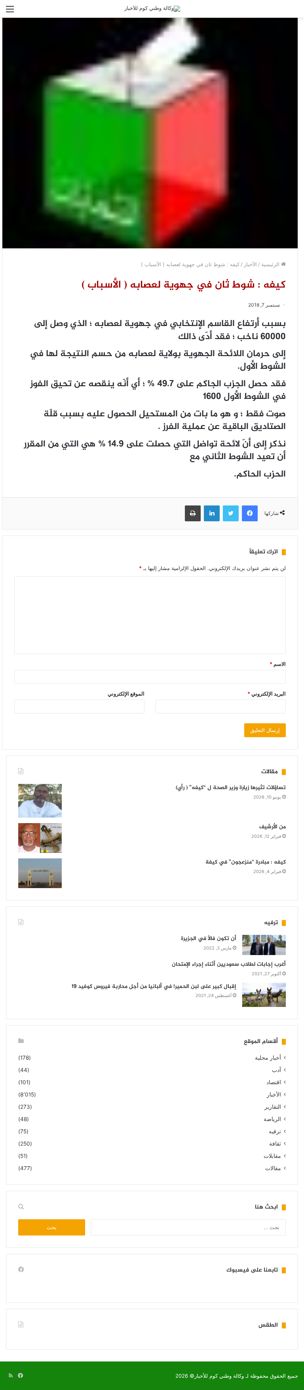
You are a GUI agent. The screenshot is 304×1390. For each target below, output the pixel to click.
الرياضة (272, 1119)
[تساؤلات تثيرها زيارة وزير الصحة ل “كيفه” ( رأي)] (40, 801)
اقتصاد (273, 1082)
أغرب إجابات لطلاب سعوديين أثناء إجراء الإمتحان (229, 964)
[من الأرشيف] (40, 838)
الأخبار (250, 264)
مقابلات (272, 1156)
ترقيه (275, 1131)
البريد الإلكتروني (266, 693)
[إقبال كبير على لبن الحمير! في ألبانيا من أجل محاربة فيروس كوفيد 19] (264, 995)
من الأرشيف (272, 826)
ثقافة (275, 1143)
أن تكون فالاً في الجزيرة (208, 938)
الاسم (278, 664)
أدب (276, 1070)
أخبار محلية (268, 1057)
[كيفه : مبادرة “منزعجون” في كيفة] (40, 873)
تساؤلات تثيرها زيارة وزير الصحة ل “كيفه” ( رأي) (231, 787)
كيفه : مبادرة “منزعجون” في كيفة (245, 862)
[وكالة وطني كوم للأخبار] (152, 9)
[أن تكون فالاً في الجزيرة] (264, 945)
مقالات (273, 1168)
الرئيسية (271, 264)
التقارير (272, 1107)
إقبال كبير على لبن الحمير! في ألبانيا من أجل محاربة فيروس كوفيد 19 (154, 986)
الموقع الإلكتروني (126, 693)
